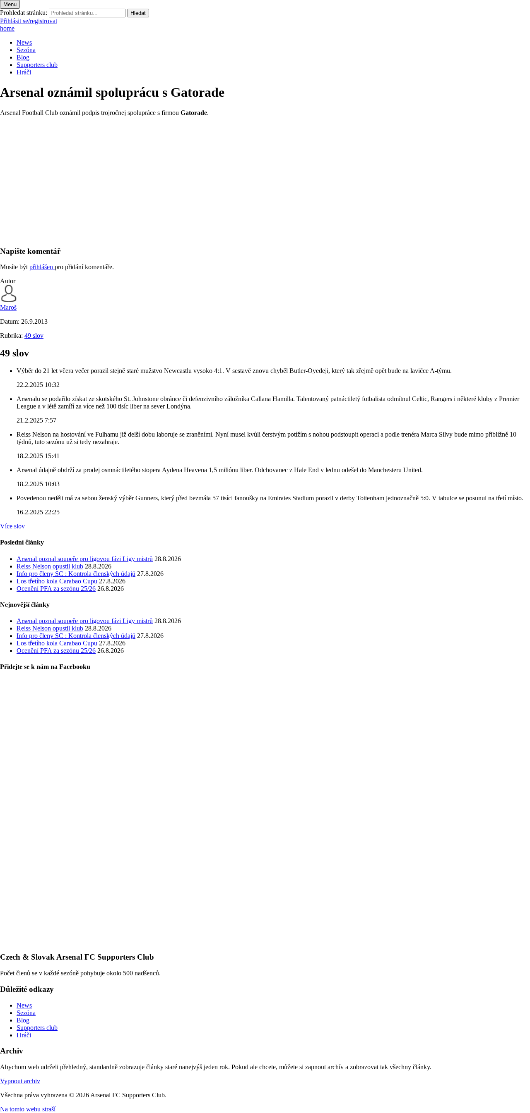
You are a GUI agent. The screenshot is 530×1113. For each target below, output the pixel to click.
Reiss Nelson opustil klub (50, 566)
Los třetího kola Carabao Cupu (57, 581)
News (24, 42)
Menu (10, 4)
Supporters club (37, 64)
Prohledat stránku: (23, 12)
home (7, 28)
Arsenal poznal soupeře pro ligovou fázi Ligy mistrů (85, 558)
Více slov (12, 526)
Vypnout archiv (20, 1080)
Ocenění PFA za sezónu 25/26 (56, 588)
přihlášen (42, 266)
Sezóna (26, 49)
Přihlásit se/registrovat (28, 20)
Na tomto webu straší (27, 1109)
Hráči (24, 72)
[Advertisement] (248, 181)
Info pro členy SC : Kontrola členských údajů (76, 573)
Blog (23, 57)
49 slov (33, 335)
